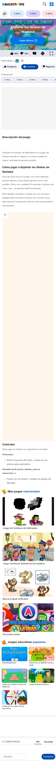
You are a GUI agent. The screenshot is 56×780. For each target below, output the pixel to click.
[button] (4, 13)
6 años (45, 80)
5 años (32, 80)
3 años (7, 80)
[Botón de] (11, 53)
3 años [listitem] (17, 14)
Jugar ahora (26, 40)
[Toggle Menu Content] (51, 4)
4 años (20, 80)
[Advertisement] (28, 108)
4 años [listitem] (33, 14)
